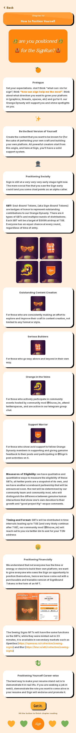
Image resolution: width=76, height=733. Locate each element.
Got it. (38, 705)
